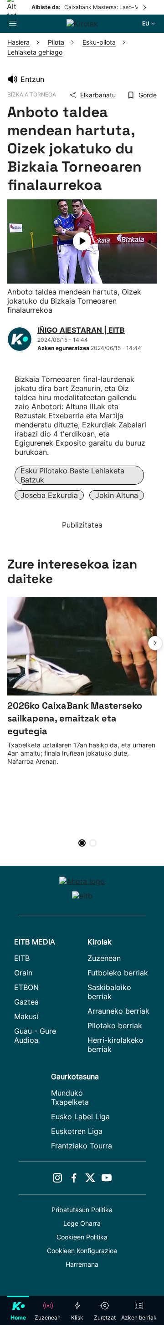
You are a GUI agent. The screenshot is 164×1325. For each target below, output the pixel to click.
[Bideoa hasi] (82, 241)
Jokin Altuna (116, 495)
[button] (155, 643)
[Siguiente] (145, 7)
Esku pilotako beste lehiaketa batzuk (72, 475)
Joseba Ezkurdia (49, 495)
